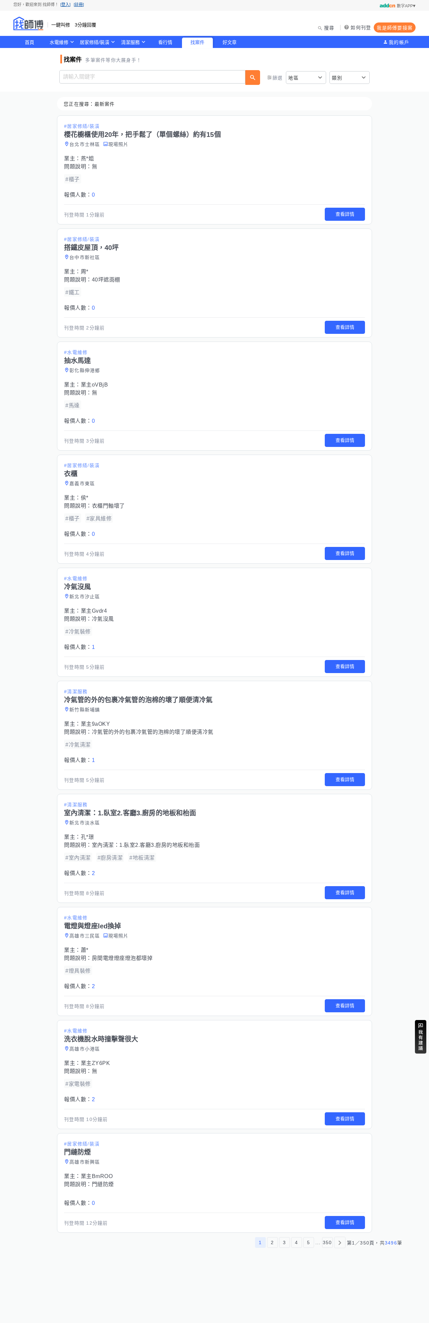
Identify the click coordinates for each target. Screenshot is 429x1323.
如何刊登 (361, 27)
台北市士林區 (84, 144)
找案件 (197, 42)
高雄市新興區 (84, 1162)
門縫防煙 (103, 1184)
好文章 (230, 42)
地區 (293, 78)
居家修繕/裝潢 (94, 42)
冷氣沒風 (103, 619)
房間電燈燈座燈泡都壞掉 (122, 958)
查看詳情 (344, 214)
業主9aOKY (95, 724)
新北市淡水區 (84, 822)
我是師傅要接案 (395, 28)
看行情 (165, 42)
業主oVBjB (94, 385)
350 (327, 1242)
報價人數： (79, 195)
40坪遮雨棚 (106, 280)
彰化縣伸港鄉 (84, 370)
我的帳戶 (399, 42)
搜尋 (329, 28)
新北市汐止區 (84, 596)
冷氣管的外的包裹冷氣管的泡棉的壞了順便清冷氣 (152, 732)
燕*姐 (87, 158)
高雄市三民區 (84, 935)
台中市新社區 (84, 257)
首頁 (29, 42)
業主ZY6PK (95, 1063)
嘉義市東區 (82, 483)
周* (84, 271)
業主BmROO (97, 1176)
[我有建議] (420, 1037)
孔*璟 (87, 837)
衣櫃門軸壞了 (108, 506)
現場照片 (118, 144)
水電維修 (59, 42)
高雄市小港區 (84, 1049)
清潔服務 (130, 42)
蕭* (84, 950)
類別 (337, 78)
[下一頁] (340, 1242)
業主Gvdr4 (94, 611)
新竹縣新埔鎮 (84, 709)
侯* (84, 498)
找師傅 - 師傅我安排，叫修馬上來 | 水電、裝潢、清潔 (28, 23)
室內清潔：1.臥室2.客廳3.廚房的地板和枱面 (146, 845)
